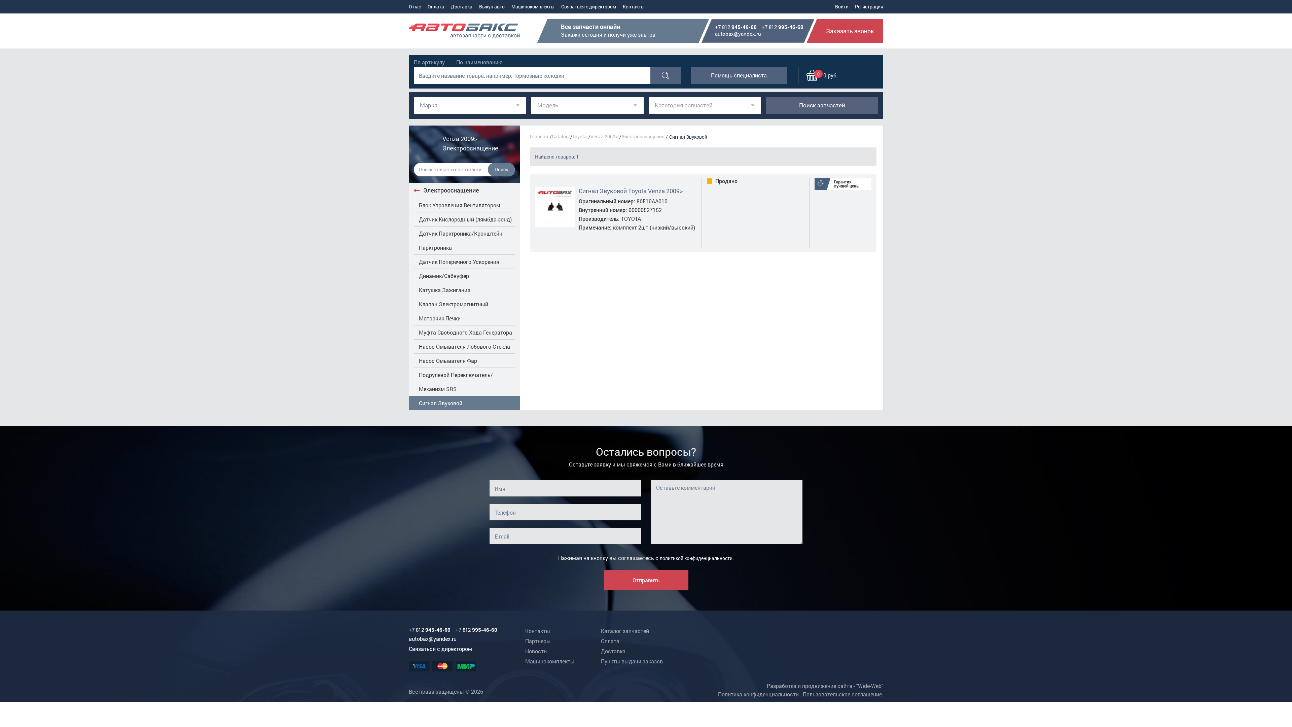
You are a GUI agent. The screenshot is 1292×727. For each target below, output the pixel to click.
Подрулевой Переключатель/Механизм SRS (456, 381)
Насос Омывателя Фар (448, 360)
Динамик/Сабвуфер (444, 275)
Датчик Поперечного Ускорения (459, 261)
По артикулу (429, 62)
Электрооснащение (451, 190)
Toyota (579, 136)
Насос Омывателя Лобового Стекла (464, 346)
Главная (539, 136)
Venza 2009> (604, 136)
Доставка (461, 6)
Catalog (560, 136)
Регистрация (869, 6)
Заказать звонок (850, 31)
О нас (415, 6)
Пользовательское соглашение (842, 694)
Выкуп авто (492, 6)
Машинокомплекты (532, 6)
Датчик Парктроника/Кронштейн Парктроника (460, 240)
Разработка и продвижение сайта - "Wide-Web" (825, 685)
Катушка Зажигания (444, 289)
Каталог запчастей (625, 630)
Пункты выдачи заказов (632, 661)
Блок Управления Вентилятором (459, 205)
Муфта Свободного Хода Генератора (465, 332)
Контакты (634, 6)
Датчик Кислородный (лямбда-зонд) (465, 219)
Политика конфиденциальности (758, 694)
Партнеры (538, 641)
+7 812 (736, 27)
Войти (842, 6)
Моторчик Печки (440, 318)
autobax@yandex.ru (738, 33)
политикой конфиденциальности (696, 558)
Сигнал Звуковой (440, 403)
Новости (536, 651)
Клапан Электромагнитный (453, 304)
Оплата (436, 6)
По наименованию (479, 62)
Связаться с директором (588, 6)
